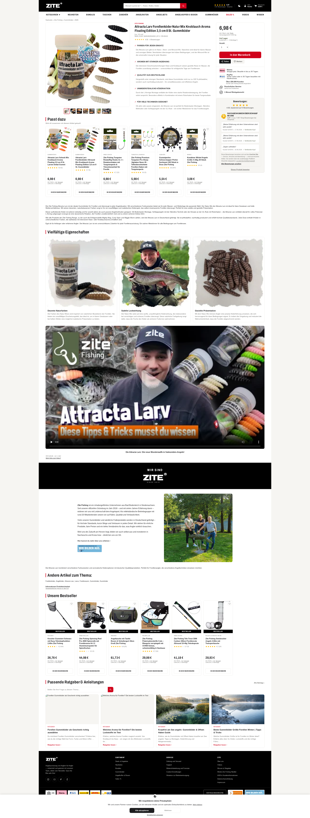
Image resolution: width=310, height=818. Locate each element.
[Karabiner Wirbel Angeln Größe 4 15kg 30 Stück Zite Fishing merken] (208, 129)
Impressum (221, 782)
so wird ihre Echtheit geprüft (245, 161)
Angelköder (60, 581)
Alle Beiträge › (259, 683)
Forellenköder (50, 581)
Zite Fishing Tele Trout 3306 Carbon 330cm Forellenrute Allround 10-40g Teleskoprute (186, 641)
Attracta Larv (69, 581)
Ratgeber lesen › (54, 745)
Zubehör (123, 15)
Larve (77, 581)
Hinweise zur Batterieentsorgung (177, 775)
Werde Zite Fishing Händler (226, 772)
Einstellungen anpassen (155, 815)
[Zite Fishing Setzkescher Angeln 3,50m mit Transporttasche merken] (229, 604)
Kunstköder (104, 581)
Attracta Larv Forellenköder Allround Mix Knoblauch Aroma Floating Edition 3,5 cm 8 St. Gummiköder (85, 162)
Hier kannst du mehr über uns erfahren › (94, 541)
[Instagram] (48, 779)
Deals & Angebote (121, 761)
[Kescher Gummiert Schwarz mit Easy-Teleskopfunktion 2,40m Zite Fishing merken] (72, 604)
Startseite (49, 20)
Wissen (260, 15)
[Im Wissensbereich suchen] (110, 689)
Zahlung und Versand (173, 761)
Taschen (107, 15)
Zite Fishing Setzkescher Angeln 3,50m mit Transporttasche (215, 641)
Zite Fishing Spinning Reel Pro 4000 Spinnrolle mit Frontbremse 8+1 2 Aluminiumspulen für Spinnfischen (90, 643)
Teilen (226, 61)
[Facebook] (67, 779)
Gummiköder (211, 15)
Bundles (90, 15)
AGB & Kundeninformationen (227, 775)
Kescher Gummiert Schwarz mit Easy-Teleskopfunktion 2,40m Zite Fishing (59, 641)
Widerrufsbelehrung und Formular (178, 768)
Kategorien (53, 15)
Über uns (220, 761)
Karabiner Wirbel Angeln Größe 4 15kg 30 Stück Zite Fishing (197, 159)
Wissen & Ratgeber (224, 768)
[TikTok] (60, 779)
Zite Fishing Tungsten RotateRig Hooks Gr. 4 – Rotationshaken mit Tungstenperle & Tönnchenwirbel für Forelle (113, 163)
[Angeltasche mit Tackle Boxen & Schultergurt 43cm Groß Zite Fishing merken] (135, 604)
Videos (245, 15)
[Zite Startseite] (54, 6)
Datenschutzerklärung (225, 779)
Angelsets (161, 15)
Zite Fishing (58, 20)
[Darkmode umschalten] (239, 6)
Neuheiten (73, 15)
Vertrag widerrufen (214, 793)
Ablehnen (168, 810)
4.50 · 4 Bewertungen (147, 39)
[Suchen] (183, 5)
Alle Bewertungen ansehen (231, 164)
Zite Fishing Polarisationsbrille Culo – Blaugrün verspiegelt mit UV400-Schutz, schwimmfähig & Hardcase (153, 643)
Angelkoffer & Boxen (186, 15)
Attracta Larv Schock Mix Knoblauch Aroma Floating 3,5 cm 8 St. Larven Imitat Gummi (58, 161)
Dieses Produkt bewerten (240, 170)
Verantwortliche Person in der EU (57, 588)
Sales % (230, 15)
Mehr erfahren (197, 805)
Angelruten (142, 15)
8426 (76, 20)
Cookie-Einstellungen (173, 772)
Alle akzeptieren (142, 810)
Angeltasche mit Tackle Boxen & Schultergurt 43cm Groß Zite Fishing (122, 641)
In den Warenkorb (58, 192)
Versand (60, 182)
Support (169, 765)
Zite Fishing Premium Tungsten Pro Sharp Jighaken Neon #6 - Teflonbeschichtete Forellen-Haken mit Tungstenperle (140, 163)
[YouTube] (54, 779)
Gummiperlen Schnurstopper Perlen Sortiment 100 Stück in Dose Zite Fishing (168, 161)
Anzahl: (222, 43)
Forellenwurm (84, 581)
